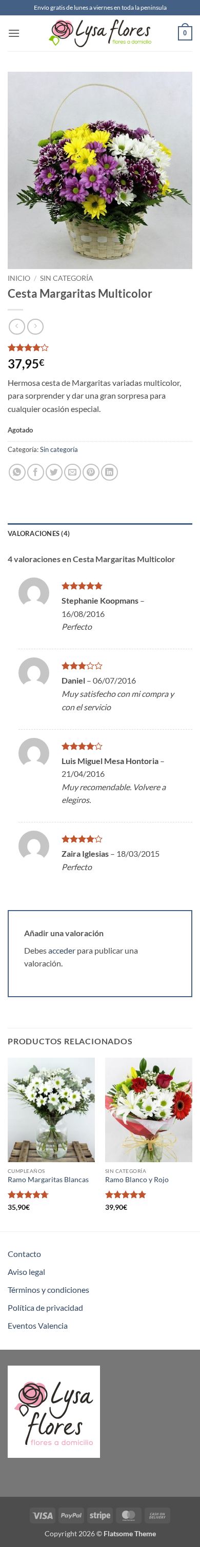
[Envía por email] (72, 472)
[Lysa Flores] (100, 33)
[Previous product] (35, 327)
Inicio (19, 278)
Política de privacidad (45, 1307)
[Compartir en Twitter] (54, 472)
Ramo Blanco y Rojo (137, 1179)
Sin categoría (66, 278)
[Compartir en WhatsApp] (17, 472)
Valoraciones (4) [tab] (39, 533)
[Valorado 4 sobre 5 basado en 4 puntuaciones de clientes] (100, 347)
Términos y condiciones (48, 1289)
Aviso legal (26, 1271)
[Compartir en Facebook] (35, 472)
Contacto (24, 1254)
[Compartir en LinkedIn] (109, 472)
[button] (14, 33)
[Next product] (17, 327)
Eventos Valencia (38, 1325)
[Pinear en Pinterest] (91, 472)
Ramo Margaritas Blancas (48, 1179)
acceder (61, 950)
